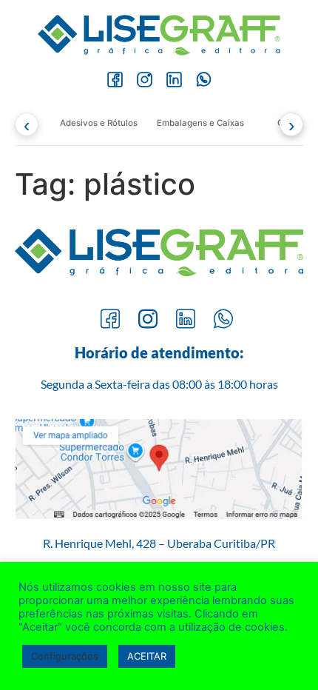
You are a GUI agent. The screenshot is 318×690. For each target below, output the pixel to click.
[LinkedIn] (173, 80)
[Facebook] (114, 80)
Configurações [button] (64, 656)
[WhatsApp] (203, 80)
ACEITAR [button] (146, 656)
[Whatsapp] (223, 320)
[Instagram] (144, 80)
